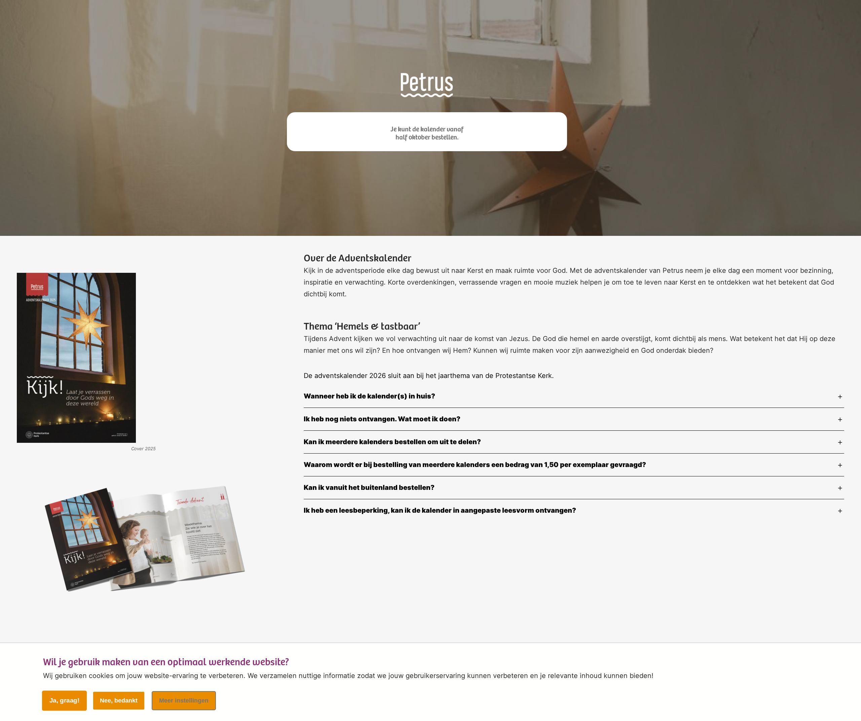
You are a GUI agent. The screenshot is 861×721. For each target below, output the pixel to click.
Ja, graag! (64, 700)
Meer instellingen (184, 700)
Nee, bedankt (119, 700)
